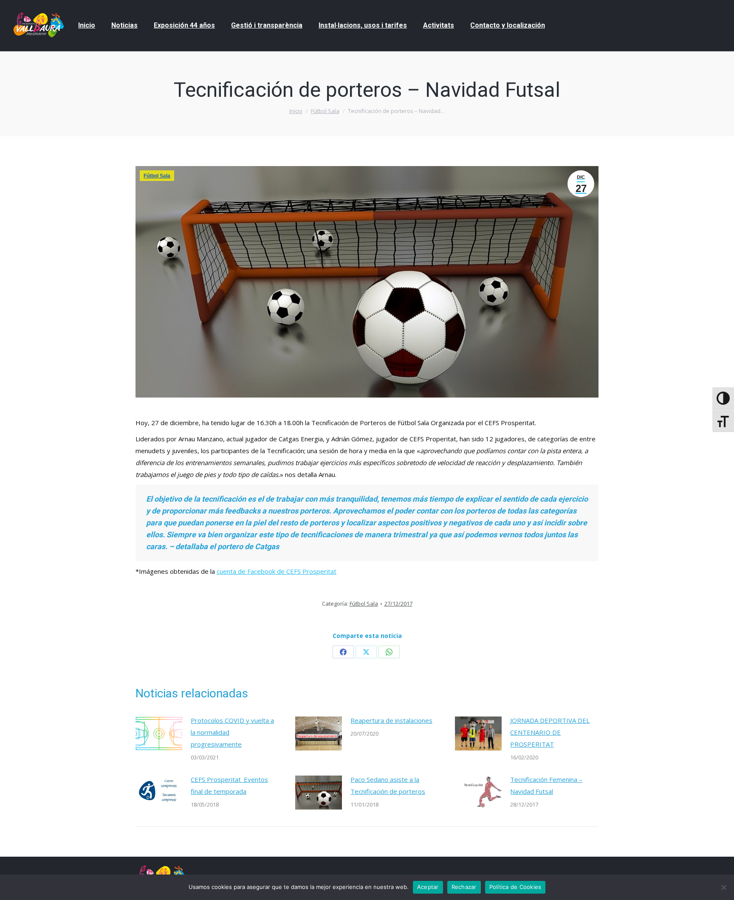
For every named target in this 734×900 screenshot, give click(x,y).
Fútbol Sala (157, 176)
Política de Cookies (515, 886)
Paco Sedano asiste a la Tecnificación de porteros (387, 785)
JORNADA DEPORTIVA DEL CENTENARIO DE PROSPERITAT (550, 732)
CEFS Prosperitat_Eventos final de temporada (229, 785)
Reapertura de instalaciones (391, 720)
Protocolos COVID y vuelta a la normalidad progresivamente (232, 732)
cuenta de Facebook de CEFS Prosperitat (276, 571)
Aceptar (428, 886)
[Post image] (159, 733)
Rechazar (464, 886)
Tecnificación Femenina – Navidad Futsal (546, 785)
